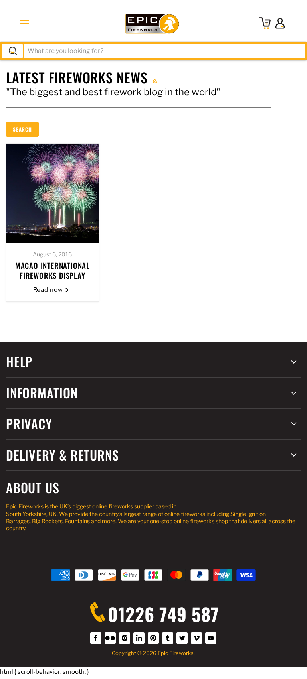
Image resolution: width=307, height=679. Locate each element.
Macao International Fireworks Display (52, 270)
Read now (49, 289)
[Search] (13, 51)
